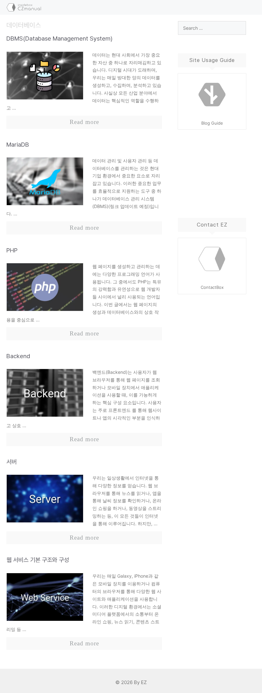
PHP (12, 250)
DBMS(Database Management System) (59, 38)
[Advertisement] (212, 167)
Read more (84, 122)
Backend (18, 356)
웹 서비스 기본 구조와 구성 (37, 560)
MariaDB (17, 144)
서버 (11, 462)
